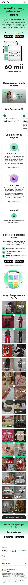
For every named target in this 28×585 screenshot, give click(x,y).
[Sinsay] (20, 336)
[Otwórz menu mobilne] (24, 2)
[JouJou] (8, 464)
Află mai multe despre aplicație (13, 265)
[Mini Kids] (20, 464)
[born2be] (20, 350)
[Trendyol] (8, 307)
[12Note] (20, 421)
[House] (20, 364)
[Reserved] (20, 321)
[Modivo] (20, 307)
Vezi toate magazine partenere (14, 517)
